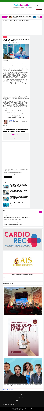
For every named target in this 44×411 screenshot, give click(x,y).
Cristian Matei (5, 42)
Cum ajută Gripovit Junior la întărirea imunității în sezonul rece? (13, 224)
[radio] (12, 116)
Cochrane (13, 129)
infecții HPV (5, 131)
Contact (21, 13)
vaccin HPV (23, 131)
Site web (5, 165)
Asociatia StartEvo (32, 397)
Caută (4, 210)
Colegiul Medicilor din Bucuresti (34, 396)
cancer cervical (8, 129)
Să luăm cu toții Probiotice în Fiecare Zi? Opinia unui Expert (11, 16)
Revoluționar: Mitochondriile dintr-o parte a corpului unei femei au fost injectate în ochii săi (17, 217)
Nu (5, 277)
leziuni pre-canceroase (11, 131)
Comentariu (6, 147)
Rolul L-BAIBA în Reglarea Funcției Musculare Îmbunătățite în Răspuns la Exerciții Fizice (16, 222)
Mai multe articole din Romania (8, 389)
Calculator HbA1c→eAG (6, 397)
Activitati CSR (18, 398)
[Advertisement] (22, 28)
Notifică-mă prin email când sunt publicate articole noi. (12, 174)
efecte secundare (18, 129)
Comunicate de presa (19, 397)
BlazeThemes (21, 409)
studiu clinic (18, 131)
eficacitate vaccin (25, 129)
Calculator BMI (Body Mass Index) (8, 395)
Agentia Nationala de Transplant (34, 395)
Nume (5, 158)
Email (5, 162)
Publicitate (17, 395)
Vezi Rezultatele (22, 279)
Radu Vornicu (12, 200)
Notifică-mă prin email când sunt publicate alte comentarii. (13, 172)
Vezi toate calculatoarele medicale (8, 404)
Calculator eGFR (5, 396)
